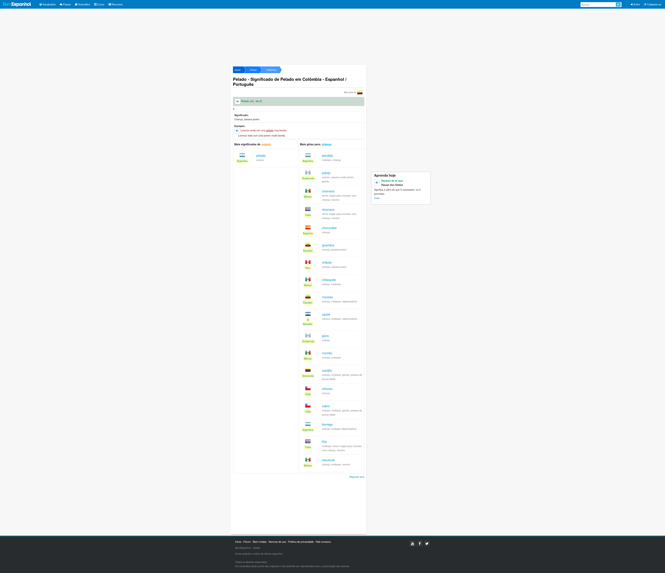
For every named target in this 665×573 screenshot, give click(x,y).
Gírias (253, 70)
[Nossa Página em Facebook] (420, 543)
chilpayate (329, 279)
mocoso (327, 297)
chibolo (327, 262)
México (308, 196)
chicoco (327, 388)
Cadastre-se (653, 4)
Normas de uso (277, 541)
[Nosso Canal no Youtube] (412, 543)
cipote (326, 314)
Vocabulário (49, 4)
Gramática (83, 4)
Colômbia (271, 70)
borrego (327, 424)
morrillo (327, 353)
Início (238, 70)
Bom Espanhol (17, 4)
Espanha (308, 233)
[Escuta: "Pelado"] (237, 101)
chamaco (328, 191)
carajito (327, 370)
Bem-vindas (260, 541)
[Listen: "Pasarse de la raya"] (377, 182)
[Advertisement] (332, 36)
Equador (308, 250)
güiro (325, 335)
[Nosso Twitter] (427, 543)
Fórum (247, 541)
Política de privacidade (301, 541)
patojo (326, 172)
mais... (377, 198)
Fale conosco (323, 541)
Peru (308, 268)
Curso (100, 4)
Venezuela (308, 376)
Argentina (242, 161)
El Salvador (307, 322)
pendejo (327, 155)
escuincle (328, 460)
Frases (66, 4)
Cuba (308, 215)
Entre (636, 4)
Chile (308, 394)
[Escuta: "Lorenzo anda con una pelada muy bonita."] (237, 130)
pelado (266, 144)
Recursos (117, 4)
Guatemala (308, 178)
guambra (328, 245)
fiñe (324, 441)
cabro (326, 406)
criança (326, 144)
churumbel (329, 227)
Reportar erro (356, 477)
